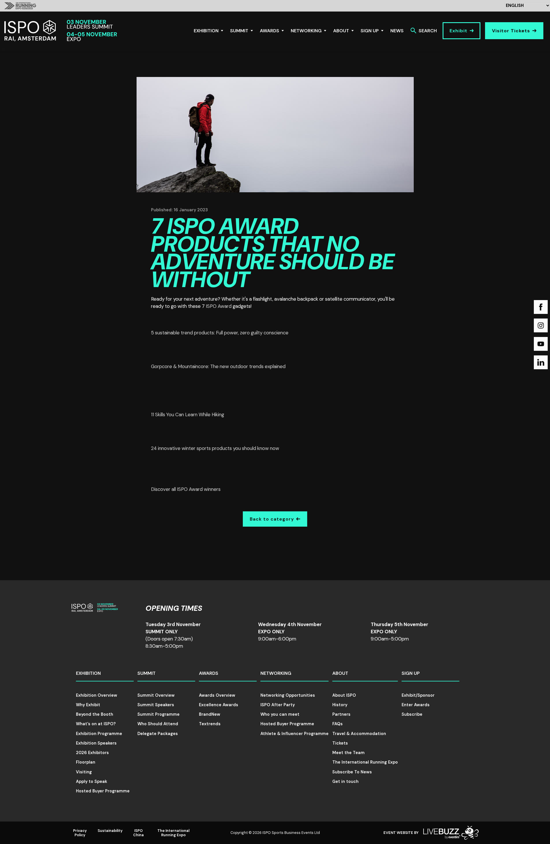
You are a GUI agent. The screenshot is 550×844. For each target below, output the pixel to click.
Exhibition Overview (96, 695)
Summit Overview (156, 695)
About (341, 31)
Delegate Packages (157, 733)
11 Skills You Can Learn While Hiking (187, 414)
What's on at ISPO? (96, 723)
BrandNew (209, 714)
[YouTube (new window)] (541, 344)
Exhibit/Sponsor (418, 695)
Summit (239, 31)
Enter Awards (416, 704)
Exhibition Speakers (96, 743)
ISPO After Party (277, 704)
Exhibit (458, 31)
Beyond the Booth (94, 714)
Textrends (210, 723)
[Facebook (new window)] (541, 307)
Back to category (272, 519)
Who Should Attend (157, 723)
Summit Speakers (155, 704)
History (339, 704)
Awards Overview (217, 695)
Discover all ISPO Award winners (186, 489)
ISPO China (138, 832)
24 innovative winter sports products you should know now (215, 448)
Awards (269, 31)
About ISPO (344, 695)
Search (428, 31)
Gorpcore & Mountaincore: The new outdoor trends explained (218, 366)
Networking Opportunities (287, 695)
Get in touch (345, 781)
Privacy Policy (80, 832)
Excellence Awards (218, 704)
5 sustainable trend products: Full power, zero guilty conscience (219, 332)
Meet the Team (348, 752)
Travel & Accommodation (359, 733)
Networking (306, 31)
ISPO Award (219, 306)
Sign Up (370, 31)
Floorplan (85, 762)
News (397, 31)
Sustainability (110, 830)
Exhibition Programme (99, 733)
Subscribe (412, 714)
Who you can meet (279, 714)
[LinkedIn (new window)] (541, 362)
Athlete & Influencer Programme (294, 733)
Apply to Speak (91, 781)
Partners (341, 714)
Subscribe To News (352, 772)
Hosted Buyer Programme (103, 791)
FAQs (337, 723)
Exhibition (206, 31)
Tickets (340, 743)
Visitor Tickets (511, 31)
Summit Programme (158, 714)
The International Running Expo (365, 762)
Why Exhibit (88, 704)
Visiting (84, 772)
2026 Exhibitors (92, 752)
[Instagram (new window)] (541, 325)
